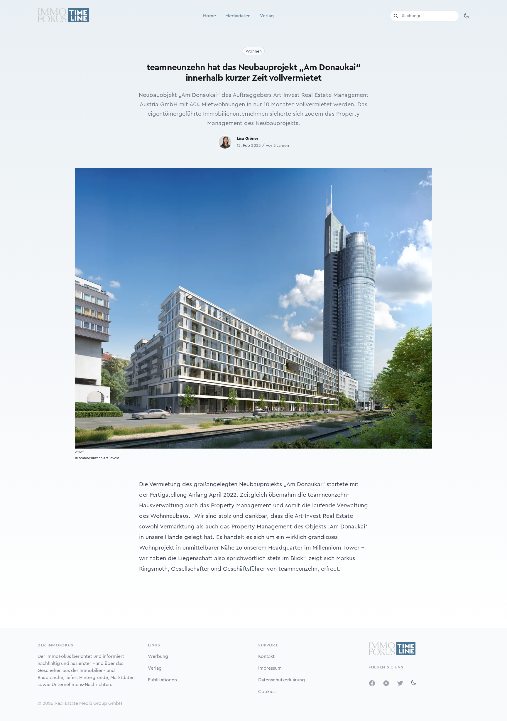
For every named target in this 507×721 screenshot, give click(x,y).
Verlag (267, 16)
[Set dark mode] (466, 16)
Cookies (267, 691)
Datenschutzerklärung (281, 680)
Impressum (270, 668)
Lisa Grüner (247, 139)
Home (209, 16)
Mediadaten (238, 16)
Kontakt (266, 656)
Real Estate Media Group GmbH (88, 703)
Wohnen (254, 51)
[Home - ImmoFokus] (63, 15)
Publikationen (162, 680)
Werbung (158, 656)
